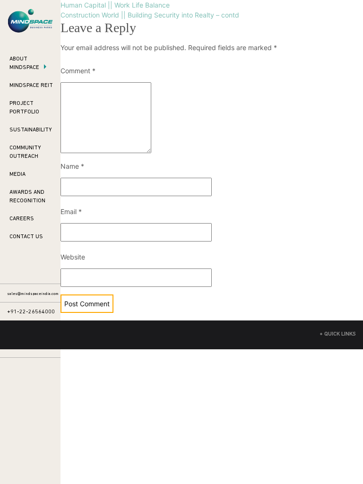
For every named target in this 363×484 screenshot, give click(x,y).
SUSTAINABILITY (30, 130)
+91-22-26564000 (31, 312)
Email (71, 211)
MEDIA (17, 174)
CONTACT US (26, 237)
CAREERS (21, 219)
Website (72, 257)
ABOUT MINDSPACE (24, 63)
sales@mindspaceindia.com (33, 294)
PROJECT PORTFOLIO (24, 108)
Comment (77, 71)
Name (72, 166)
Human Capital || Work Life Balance (115, 5)
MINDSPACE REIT (31, 85)
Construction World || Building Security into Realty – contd (149, 15)
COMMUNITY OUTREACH (25, 152)
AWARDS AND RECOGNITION (27, 197)
